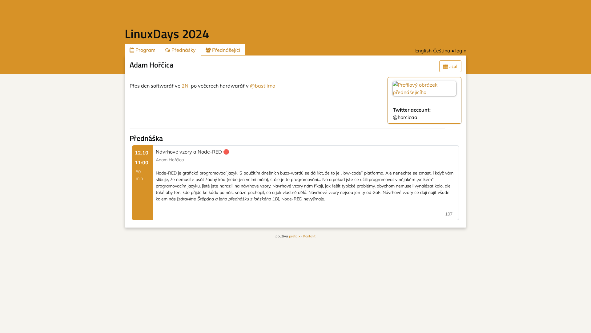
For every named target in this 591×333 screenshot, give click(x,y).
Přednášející (225, 50)
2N (185, 86)
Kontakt (309, 236)
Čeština (441, 50)
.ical (452, 66)
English (423, 50)
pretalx (294, 236)
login (460, 50)
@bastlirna (262, 86)
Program (144, 50)
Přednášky (183, 50)
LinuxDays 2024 (167, 33)
